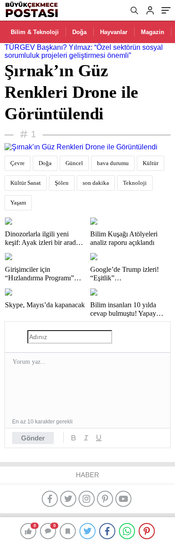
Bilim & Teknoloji (35, 32)
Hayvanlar (113, 32)
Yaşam (18, 202)
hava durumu (113, 163)
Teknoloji (135, 182)
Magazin (152, 32)
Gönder (33, 438)
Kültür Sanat (25, 182)
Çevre (17, 163)
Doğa (79, 32)
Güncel (74, 163)
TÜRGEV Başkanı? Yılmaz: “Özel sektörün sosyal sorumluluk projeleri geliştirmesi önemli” (83, 51)
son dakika (96, 182)
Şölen (62, 182)
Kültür (150, 163)
